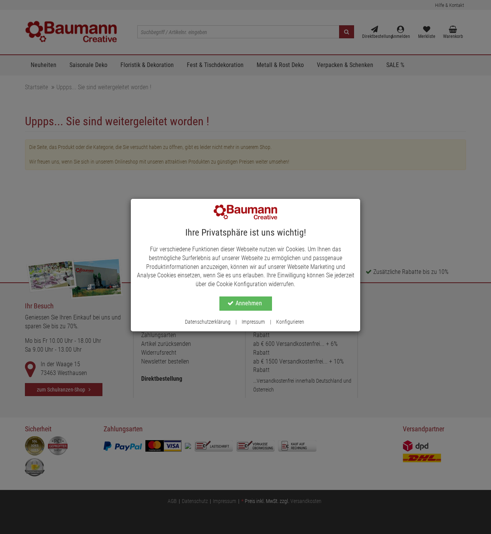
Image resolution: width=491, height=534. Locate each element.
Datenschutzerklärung (208, 322)
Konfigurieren (290, 322)
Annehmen (249, 303)
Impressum (253, 322)
